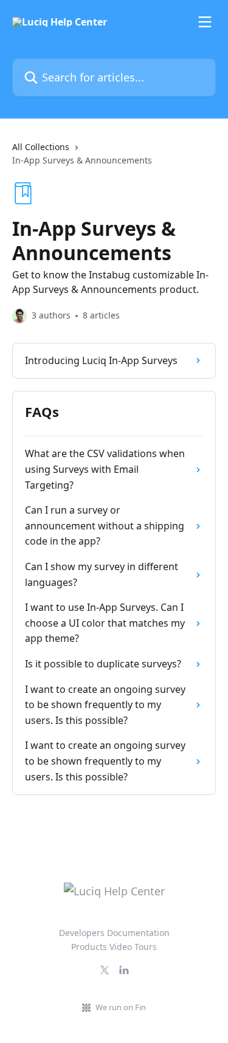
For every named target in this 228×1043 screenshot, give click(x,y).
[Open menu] (205, 22)
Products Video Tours (114, 946)
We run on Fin (120, 1007)
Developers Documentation (114, 932)
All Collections (40, 147)
